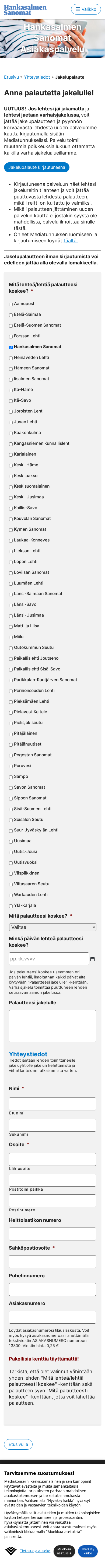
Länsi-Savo (25, 604)
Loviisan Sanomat (31, 572)
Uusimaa (23, 840)
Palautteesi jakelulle (32, 1002)
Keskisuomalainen (32, 486)
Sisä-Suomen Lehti (32, 808)
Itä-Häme (23, 389)
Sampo (21, 776)
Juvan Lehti (25, 421)
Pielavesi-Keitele (30, 711)
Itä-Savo (22, 400)
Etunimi (17, 1113)
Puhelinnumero (27, 1275)
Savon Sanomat (29, 787)
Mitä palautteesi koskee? (40, 916)
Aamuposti (25, 303)
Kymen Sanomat (30, 529)
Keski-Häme (26, 464)
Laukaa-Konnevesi (32, 540)
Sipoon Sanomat (30, 797)
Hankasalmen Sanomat (37, 346)
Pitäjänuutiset (27, 744)
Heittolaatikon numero (35, 1220)
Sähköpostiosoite (32, 1248)
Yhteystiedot (37, 77)
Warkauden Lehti (31, 894)
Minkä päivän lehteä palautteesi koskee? (46, 941)
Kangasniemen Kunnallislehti (42, 443)
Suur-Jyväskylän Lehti (36, 830)
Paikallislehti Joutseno (36, 658)
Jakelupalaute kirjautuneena (36, 167)
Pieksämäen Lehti (31, 701)
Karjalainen (25, 454)
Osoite (19, 1144)
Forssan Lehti (27, 335)
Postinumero (22, 1210)
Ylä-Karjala (25, 905)
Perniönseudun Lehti (34, 690)
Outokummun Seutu (34, 647)
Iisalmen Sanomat (31, 378)
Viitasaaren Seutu (31, 883)
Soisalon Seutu (28, 819)
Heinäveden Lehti (31, 357)
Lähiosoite (20, 1168)
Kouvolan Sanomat (32, 518)
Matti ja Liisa (26, 625)
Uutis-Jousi (25, 851)
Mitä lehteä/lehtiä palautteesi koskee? (43, 287)
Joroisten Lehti (29, 411)
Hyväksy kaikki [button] (88, 1551)
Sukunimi (18, 1134)
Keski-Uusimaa (29, 496)
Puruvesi (22, 765)
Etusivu (11, 77)
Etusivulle (18, 1444)
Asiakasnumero (27, 1303)
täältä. (71, 240)
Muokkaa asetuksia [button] (64, 1551)
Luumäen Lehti (28, 583)
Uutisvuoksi (25, 862)
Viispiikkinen (26, 873)
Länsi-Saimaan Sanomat (38, 593)
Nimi (16, 1088)
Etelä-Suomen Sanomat (37, 325)
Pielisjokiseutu (28, 722)
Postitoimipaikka (26, 1189)
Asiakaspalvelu (52, 38)
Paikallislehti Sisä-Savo (37, 669)
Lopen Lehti (25, 561)
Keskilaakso (25, 475)
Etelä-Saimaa (27, 314)
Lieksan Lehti (27, 550)
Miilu (18, 636)
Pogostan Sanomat (33, 754)
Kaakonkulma (27, 432)
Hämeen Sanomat (32, 367)
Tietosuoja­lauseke (35, 1551)
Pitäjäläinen (25, 733)
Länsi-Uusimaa (29, 615)
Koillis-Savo (25, 507)
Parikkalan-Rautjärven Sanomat (45, 679)
